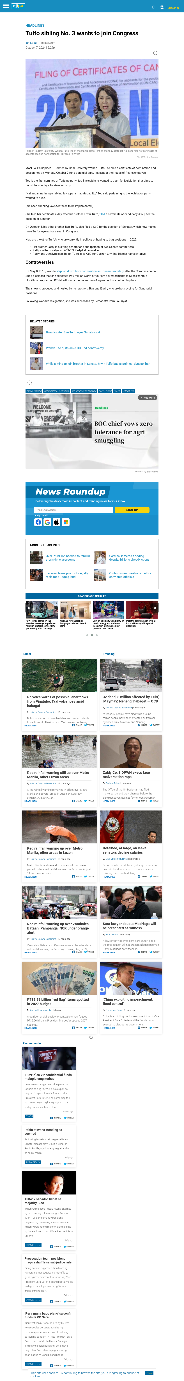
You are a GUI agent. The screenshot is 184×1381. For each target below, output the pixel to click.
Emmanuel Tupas (114, 1010)
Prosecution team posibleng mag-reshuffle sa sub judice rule (48, 1260)
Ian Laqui (31, 42)
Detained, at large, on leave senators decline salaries (124, 850)
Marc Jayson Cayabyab (117, 859)
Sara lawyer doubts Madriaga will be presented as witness (129, 926)
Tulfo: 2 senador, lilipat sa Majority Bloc (43, 1201)
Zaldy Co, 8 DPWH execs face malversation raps (126, 774)
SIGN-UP (132, 510)
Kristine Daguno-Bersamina (119, 707)
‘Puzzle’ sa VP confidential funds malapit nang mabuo (48, 1077)
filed (102, 214)
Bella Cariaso (112, 934)
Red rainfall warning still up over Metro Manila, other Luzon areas (58, 775)
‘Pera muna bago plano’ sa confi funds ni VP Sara (48, 1315)
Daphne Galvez (113, 783)
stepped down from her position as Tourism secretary (90, 271)
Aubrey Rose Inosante (40, 1010)
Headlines (35, 25)
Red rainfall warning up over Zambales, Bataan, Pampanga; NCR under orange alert (58, 928)
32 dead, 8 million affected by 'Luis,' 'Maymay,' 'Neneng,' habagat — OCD (131, 699)
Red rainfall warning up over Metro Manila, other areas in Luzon (54, 850)
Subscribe (174, 7)
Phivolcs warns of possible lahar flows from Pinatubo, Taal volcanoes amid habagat (57, 701)
